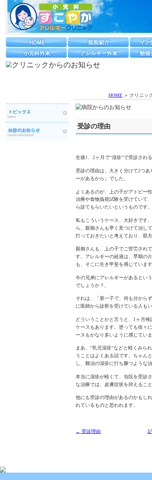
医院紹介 (98, 42)
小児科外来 (36, 53)
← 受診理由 (88, 431)
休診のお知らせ (37, 131)
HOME (36, 42)
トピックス (37, 113)
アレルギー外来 (98, 53)
